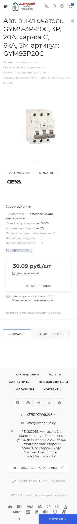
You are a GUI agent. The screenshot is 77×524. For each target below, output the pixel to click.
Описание (16, 334)
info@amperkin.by (41, 423)
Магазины (25, 389)
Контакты (52, 389)
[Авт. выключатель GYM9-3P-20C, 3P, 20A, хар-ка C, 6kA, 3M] (38, 126)
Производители (53, 381)
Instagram (28, 402)
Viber (49, 402)
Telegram (38, 402)
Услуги (54, 374)
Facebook (17, 402)
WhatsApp (59, 402)
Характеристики (51, 334)
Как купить (19, 381)
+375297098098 (39, 414)
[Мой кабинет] (62, 6)
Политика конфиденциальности (42, 481)
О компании (27, 374)
